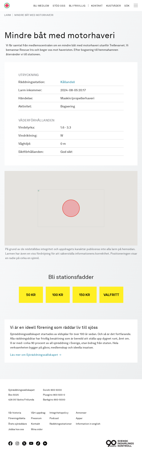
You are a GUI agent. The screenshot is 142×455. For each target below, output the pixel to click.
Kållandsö (67, 82)
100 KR (57, 295)
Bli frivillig (77, 5)
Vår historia (14, 412)
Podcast (54, 418)
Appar (79, 418)
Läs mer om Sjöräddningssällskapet (34, 354)
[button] (71, 199)
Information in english (88, 423)
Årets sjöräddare (17, 423)
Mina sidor (37, 429)
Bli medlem (41, 5)
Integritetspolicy (59, 412)
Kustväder (113, 5)
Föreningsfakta (16, 418)
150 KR (84, 295)
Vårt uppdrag (38, 412)
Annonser (81, 412)
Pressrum (36, 418)
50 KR (31, 295)
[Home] (7, 5)
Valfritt (111, 295)
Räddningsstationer (61, 423)
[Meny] (136, 5)
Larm (7, 15)
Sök (127, 5)
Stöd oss (59, 5)
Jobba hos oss (16, 429)
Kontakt (97, 5)
